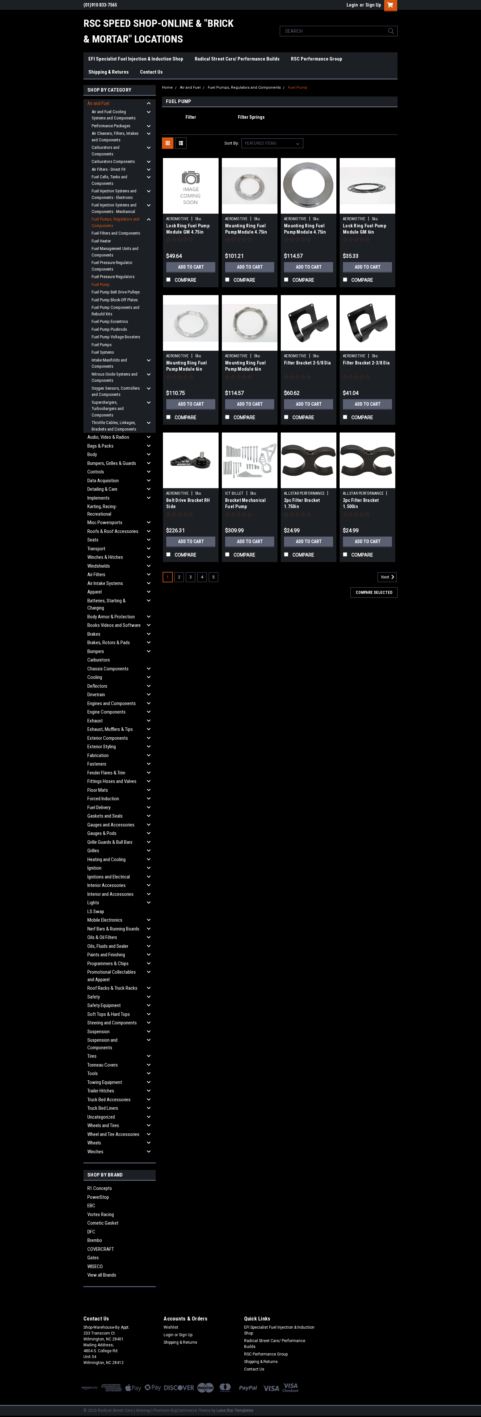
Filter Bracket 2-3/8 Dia (366, 362)
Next (385, 577)
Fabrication (98, 755)
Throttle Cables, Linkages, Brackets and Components (114, 426)
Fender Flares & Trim (106, 773)
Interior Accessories (106, 885)
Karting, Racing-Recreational (102, 510)
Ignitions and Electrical (108, 877)
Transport (96, 549)
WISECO (95, 1266)
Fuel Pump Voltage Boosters (116, 336)
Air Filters (96, 574)
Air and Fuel (98, 103)
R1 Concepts (99, 1188)
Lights (93, 903)
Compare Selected (374, 592)
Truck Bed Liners (102, 1108)
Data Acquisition (103, 481)
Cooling (94, 677)
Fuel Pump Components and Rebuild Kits (115, 310)
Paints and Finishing (106, 955)
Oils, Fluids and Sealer (107, 946)
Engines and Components (111, 703)
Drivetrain (96, 695)
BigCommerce (184, 1410)
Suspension (98, 1032)
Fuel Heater (101, 241)
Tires (92, 1056)
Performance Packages (111, 125)
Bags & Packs (100, 446)
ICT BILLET (234, 493)
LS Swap (95, 911)
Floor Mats (97, 790)
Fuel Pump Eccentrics (110, 321)
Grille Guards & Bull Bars (110, 842)
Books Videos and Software (114, 625)
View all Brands (101, 1275)
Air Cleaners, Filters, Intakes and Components (115, 136)
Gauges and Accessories (110, 825)
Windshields (98, 566)
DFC (91, 1232)
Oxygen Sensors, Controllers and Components (116, 391)
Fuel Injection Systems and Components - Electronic (114, 194)
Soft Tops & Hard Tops (108, 1014)
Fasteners (96, 764)
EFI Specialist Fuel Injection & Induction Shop (135, 59)
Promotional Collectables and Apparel (111, 976)
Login (352, 5)
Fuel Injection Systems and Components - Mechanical (114, 208)
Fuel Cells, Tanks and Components (109, 180)
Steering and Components (112, 1023)
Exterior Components (107, 738)
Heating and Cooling (106, 859)
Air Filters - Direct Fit (109, 169)
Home (167, 87)
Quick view (191, 208)
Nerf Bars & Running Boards (113, 929)
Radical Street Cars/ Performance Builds (237, 59)
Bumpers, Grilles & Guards (111, 463)
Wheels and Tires (103, 1125)
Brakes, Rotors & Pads (108, 643)
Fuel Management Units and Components (115, 251)
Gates (93, 1258)
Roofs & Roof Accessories (112, 531)
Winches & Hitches (105, 557)
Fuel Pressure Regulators (113, 276)
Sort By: (231, 143)
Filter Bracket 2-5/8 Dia (307, 362)
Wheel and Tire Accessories (113, 1134)
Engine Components (106, 712)
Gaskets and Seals (105, 816)
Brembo (94, 1240)
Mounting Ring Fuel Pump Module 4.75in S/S (305, 232)
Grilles (93, 851)
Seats (92, 540)
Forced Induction (103, 799)
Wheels (94, 1143)
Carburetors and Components (105, 150)
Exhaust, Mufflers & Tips (110, 729)
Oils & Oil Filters (102, 937)
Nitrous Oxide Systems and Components (114, 377)
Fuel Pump (101, 284)
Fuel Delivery (99, 807)
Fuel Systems (103, 352)
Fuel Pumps (102, 344)
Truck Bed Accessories (109, 1100)
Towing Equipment (104, 1082)
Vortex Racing (100, 1214)
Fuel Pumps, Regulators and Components (115, 222)
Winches (95, 1152)
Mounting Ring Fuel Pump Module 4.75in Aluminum (246, 232)
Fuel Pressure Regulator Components (112, 266)
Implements (98, 498)
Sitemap (143, 1410)
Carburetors (98, 660)
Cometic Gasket (102, 1223)
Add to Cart (191, 267)
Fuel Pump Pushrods (109, 329)
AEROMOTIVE (177, 219)
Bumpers (95, 651)
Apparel (94, 592)
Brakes (93, 634)
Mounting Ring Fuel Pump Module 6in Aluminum (186, 369)
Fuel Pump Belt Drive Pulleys (116, 292)
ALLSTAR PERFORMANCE (304, 493)
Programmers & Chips (108, 963)
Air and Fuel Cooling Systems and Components (113, 115)
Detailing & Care (102, 489)
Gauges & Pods (101, 833)
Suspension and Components (102, 1044)
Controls (95, 472)
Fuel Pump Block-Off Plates (115, 299)
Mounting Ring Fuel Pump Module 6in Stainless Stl (245, 369)
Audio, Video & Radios (108, 437)
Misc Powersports (104, 522)
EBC (91, 1206)
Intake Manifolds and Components (109, 363)
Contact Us (151, 72)
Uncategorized (101, 1117)
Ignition (94, 868)
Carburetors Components (113, 161)
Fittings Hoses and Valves (111, 781)
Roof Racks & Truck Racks (112, 988)
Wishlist (171, 1327)
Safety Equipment (104, 1005)
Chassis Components (108, 669)
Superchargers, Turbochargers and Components (108, 408)
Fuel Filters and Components (116, 233)
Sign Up (373, 5)
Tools (92, 1073)
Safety (93, 997)
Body (92, 454)
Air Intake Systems (105, 583)
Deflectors (97, 686)
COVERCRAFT (100, 1249)
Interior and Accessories (110, 894)
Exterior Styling (101, 747)
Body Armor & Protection (111, 617)
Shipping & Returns (108, 72)
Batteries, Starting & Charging (106, 604)
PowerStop (98, 1197)
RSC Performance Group (316, 59)
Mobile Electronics (104, 920)
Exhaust (95, 721)
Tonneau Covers (102, 1065)
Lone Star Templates (235, 1410)
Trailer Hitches (100, 1091)
